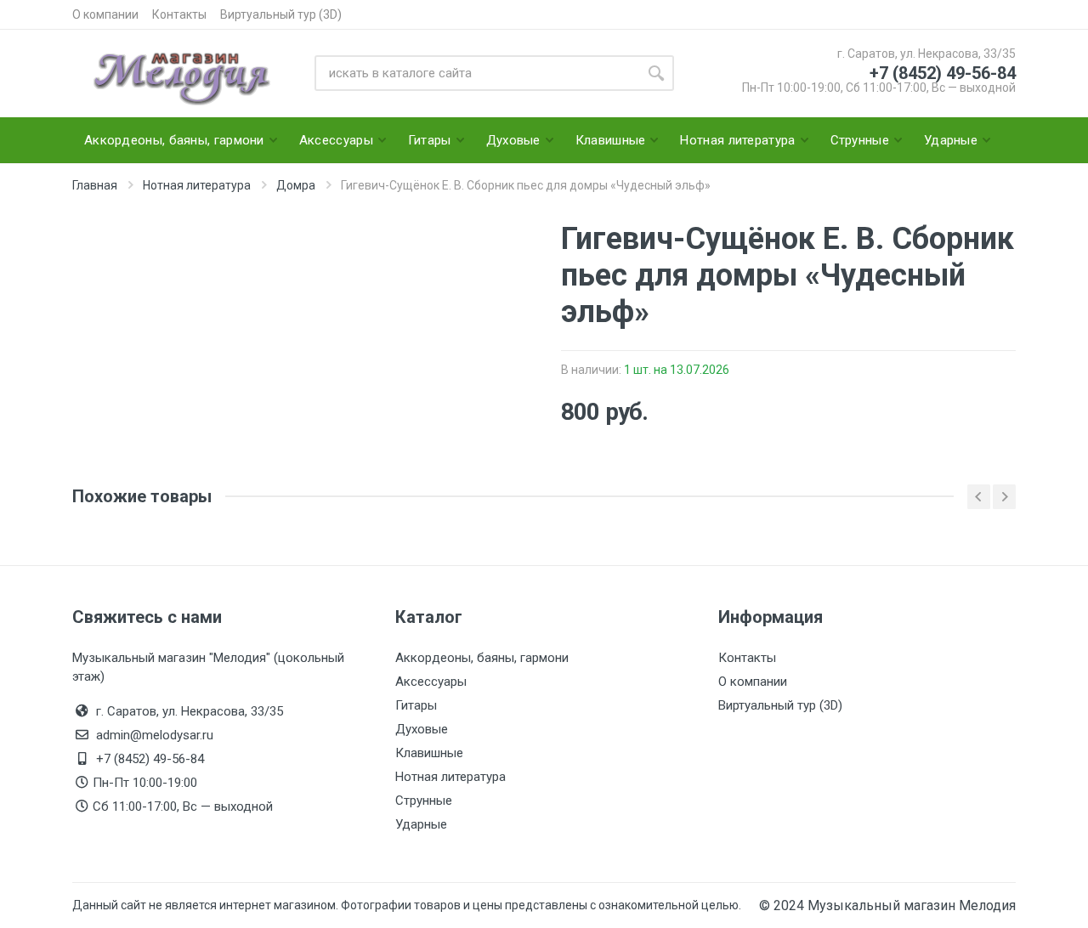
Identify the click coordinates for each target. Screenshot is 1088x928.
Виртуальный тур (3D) (281, 14)
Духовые (421, 729)
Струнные (423, 800)
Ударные (421, 824)
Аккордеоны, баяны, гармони (482, 657)
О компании (105, 14)
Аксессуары (431, 681)
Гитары (416, 705)
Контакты (179, 14)
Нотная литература (450, 776)
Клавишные (429, 753)
